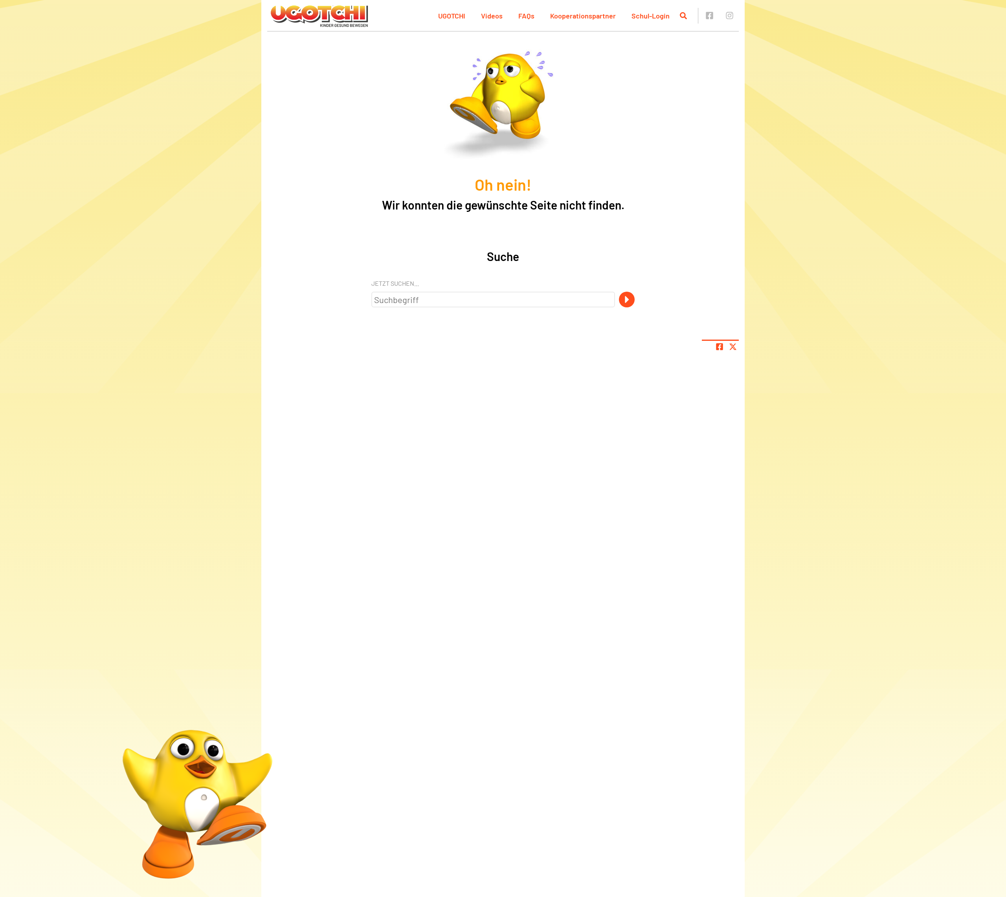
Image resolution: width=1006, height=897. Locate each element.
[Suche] (627, 299)
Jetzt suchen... (395, 283)
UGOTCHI (451, 15)
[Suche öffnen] (683, 15)
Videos (492, 15)
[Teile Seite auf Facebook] (719, 347)
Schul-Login (651, 15)
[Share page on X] (733, 347)
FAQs (526, 15)
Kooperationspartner (583, 15)
